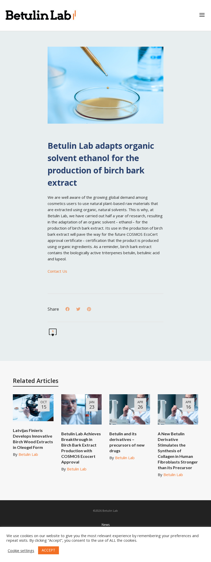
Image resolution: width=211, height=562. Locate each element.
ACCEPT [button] (48, 550)
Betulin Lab (28, 454)
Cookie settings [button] (21, 550)
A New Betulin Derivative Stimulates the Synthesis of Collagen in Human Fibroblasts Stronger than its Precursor (178, 450)
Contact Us (57, 271)
